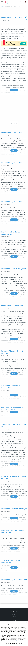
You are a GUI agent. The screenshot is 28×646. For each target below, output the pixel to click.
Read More (14, 150)
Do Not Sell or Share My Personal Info (14, 643)
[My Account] (25, 2)
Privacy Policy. (15, 640)
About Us (14, 615)
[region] (14, 633)
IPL (2, 6)
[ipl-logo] (6, 3)
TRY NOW (23, 43)
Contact (14, 616)
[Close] (26, 622)
